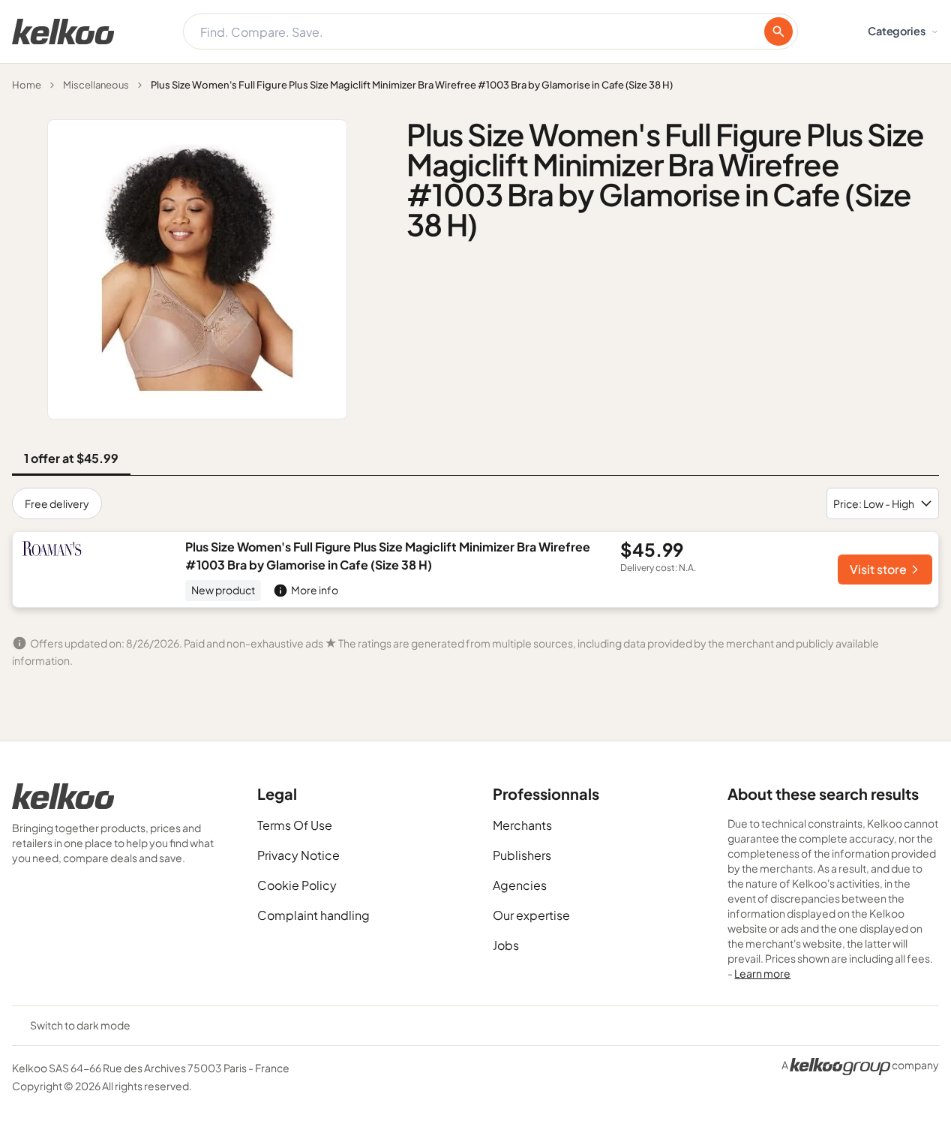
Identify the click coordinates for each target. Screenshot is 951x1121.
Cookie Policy (297, 885)
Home (26, 85)
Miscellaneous (96, 85)
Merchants (522, 825)
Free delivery (57, 503)
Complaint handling (313, 915)
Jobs (506, 945)
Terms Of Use (294, 825)
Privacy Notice (298, 855)
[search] (778, 31)
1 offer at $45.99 (71, 458)
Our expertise (531, 915)
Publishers (522, 855)
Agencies (520, 885)
